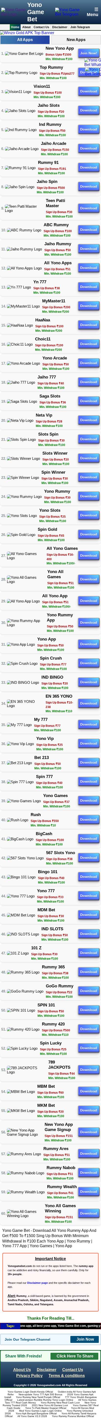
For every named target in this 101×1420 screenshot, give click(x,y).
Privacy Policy (29, 1376)
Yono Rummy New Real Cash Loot (60, 1402)
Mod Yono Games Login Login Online (40, 1410)
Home (15, 27)
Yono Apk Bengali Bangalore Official (36, 1413)
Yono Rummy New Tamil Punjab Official (38, 1397)
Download (88, 91)
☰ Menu (92, 12)
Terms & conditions (67, 1376)
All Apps (25, 40)
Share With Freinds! (23, 1356)
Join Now (85, 1339)
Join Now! (88, 53)
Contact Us (41, 27)
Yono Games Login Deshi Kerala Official (30, 1391)
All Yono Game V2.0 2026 (32, 1416)
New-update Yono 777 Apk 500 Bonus (40, 1394)
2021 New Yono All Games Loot (50, 1405)
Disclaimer (59, 27)
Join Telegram (80, 27)
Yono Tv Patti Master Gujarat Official (45, 1408)
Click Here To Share (75, 1356)
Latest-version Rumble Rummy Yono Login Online (45, 1399)
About (26, 27)
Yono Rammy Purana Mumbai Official (73, 1416)
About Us (22, 1370)
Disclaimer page (37, 1282)
